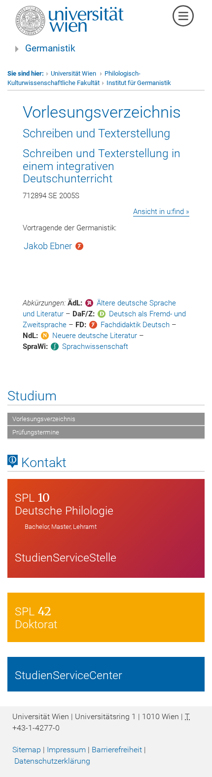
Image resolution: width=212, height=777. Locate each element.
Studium (32, 396)
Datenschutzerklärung (52, 761)
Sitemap (26, 749)
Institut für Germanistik (138, 82)
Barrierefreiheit (117, 749)
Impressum (66, 749)
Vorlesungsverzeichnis (43, 419)
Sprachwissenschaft (95, 346)
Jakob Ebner (48, 246)
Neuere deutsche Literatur (94, 335)
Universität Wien (74, 73)
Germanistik (50, 48)
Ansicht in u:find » (161, 211)
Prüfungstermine (35, 432)
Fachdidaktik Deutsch (135, 324)
